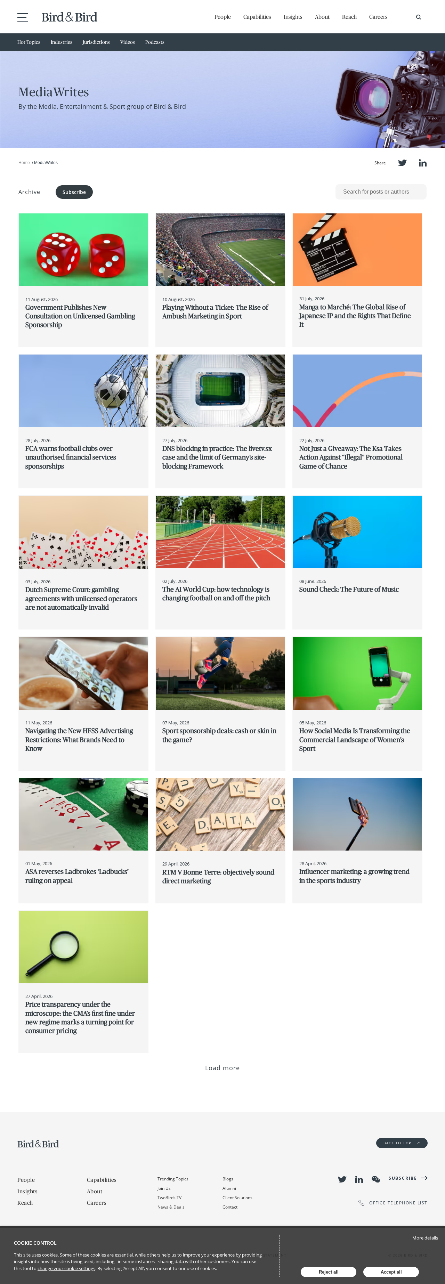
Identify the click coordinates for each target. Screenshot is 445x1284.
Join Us (164, 1188)
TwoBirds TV (169, 1198)
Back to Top (398, 1142)
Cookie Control (35, 1243)
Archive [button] (29, 192)
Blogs (227, 1179)
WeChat (376, 1179)
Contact (229, 1207)
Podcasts (154, 42)
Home (24, 162)
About (322, 17)
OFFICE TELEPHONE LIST (398, 1203)
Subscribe (74, 192)
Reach (349, 17)
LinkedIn (423, 162)
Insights (293, 17)
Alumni (229, 1188)
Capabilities (257, 17)
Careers (378, 17)
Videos (127, 42)
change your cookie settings (66, 1268)
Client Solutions (237, 1198)
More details (425, 1238)
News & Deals (171, 1207)
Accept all (391, 1272)
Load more (222, 1068)
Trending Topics (172, 1179)
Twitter (402, 163)
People (223, 17)
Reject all (329, 1272)
